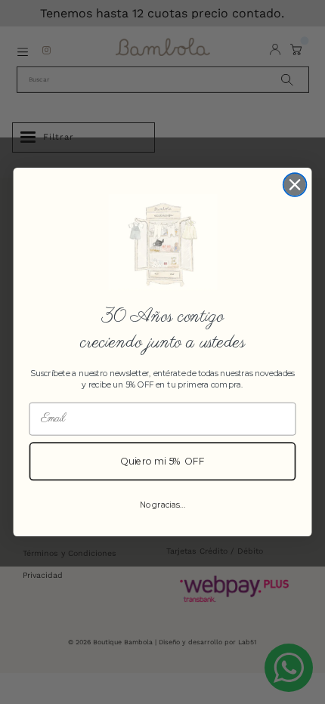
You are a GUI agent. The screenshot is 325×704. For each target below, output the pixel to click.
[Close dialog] (295, 184)
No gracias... (163, 505)
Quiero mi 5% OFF (162, 461)
